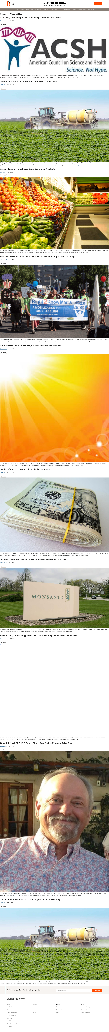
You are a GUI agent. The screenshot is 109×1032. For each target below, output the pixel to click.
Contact (34, 1012)
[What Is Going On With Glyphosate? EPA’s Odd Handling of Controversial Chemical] (54, 690)
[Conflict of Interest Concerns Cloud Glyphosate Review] (54, 514)
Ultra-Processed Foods (79, 9)
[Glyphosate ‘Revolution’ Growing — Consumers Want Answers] (54, 126)
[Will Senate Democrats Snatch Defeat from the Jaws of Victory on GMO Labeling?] (54, 301)
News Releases (85, 1012)
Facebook (59, 1010)
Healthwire (58, 9)
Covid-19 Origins (36, 9)
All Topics (91, 9)
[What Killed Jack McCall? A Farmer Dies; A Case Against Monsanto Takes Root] (54, 821)
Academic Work (19, 9)
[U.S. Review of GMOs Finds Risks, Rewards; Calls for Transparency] (54, 408)
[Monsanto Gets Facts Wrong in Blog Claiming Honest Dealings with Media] (54, 598)
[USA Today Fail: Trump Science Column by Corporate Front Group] (54, 50)
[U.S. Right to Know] (9, 3)
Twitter (58, 1007)
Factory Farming (48, 9)
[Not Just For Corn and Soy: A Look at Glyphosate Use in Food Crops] (54, 944)
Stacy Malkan (3, 20)
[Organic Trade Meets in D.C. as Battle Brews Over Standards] (54, 213)
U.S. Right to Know (54, 3)
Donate (34, 1007)
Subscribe (97, 990)
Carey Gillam (3, 84)
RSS (57, 1012)
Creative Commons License (89, 1010)
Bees (27, 9)
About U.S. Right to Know (88, 1007)
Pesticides (67, 9)
